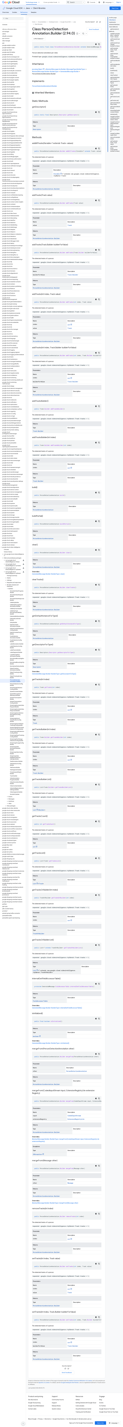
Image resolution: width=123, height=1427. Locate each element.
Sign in (118, 2)
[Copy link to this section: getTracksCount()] (49, 816)
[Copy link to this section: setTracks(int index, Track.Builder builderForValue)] (78, 1312)
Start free (115, 8)
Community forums (58, 1399)
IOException (37, 1154)
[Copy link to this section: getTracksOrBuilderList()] (56, 940)
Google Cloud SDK (14, 8)
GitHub (78, 1399)
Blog (100, 1399)
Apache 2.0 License (44, 1382)
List (34, 810)
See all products (33, 1399)
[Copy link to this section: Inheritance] (46, 64)
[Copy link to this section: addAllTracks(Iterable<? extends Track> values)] (75, 143)
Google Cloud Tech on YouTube (108, 1412)
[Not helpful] (99, 22)
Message (70, 1183)
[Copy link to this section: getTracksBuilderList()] (53, 779)
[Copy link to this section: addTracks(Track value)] (54, 195)
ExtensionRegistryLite (76, 1119)
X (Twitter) (102, 1406)
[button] (12, 547)
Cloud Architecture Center (83, 1409)
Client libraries (39, 8)
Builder (41, 810)
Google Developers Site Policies (70, 1382)
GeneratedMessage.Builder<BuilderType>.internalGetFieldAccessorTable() (57, 1008)
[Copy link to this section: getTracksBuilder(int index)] (57, 729)
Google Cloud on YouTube (107, 1409)
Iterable (56, 174)
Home (33, 22)
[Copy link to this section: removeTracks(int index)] (55, 1209)
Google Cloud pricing (34, 1402)
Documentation (42, 22)
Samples (33, 12)
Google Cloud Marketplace (36, 1406)
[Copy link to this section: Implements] (46, 81)
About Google (32, 1419)
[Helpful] (97, 22)
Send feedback (94, 29)
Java (28, 8)
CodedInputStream (74, 1116)
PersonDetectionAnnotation (43, 510)
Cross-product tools (50, 2)
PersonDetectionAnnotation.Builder (46, 189)
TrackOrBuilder (38, 934)
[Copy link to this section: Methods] (44, 137)
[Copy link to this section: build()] (39, 487)
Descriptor (37, 129)
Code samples (80, 1406)
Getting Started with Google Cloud (86, 1402)
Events (101, 1402)
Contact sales (32, 1409)
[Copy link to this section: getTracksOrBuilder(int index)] (60, 890)
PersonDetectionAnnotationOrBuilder (44, 86)
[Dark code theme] (96, 44)
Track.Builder (73, 275)
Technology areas (31, 2)
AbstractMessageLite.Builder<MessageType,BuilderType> (65, 69)
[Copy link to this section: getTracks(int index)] (51, 679)
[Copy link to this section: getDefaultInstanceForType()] (60, 616)
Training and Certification (83, 1412)
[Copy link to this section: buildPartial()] (45, 516)
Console (92, 2)
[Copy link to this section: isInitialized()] (45, 1013)
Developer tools (53, 22)
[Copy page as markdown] (83, 33)
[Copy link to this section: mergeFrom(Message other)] (59, 1161)
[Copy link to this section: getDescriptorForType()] (55, 645)
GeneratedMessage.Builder (69, 71)
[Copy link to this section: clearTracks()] (45, 580)
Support (54, 1402)
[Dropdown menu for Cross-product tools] (59, 2)
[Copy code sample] (99, 44)
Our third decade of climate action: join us (78, 1419)
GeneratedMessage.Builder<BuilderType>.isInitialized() (50, 1043)
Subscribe (100, 1423)
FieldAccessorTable (40, 1001)
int (69, 325)
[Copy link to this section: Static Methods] (50, 101)
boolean (36, 1036)
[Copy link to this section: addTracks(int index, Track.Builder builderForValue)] (78, 348)
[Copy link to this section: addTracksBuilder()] (50, 401)
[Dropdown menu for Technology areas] (39, 2)
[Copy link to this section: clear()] (40, 545)
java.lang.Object (37, 69)
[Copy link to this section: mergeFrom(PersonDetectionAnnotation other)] (76, 1049)
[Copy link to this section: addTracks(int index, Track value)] (62, 294)
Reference (23, 12)
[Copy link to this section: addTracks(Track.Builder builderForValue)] (70, 245)
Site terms (47, 1419)
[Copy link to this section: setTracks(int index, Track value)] (62, 1258)
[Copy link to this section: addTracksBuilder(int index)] (58, 437)
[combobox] (75, 2)
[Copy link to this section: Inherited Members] (57, 93)
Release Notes (56, 1406)
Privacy (40, 1419)
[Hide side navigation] (23, 1423)
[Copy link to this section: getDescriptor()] (48, 107)
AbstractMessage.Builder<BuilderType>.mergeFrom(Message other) (55, 1203)
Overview (5, 12)
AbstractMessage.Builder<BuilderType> (45, 71)
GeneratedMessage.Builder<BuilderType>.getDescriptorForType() (54, 674)
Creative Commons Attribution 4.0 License (80, 1380)
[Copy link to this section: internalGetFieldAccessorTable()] (62, 979)
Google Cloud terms (59, 1419)
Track (70, 225)
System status (56, 1409)
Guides (14, 12)
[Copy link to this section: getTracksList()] (47, 853)
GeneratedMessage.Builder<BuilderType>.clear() (48, 574)
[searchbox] (13, 18)
